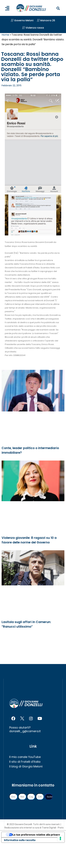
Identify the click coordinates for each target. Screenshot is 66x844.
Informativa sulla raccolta (19, 840)
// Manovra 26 (46, 20)
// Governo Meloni (22, 20)
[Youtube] (40, 718)
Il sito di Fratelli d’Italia (24, 762)
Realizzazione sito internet (18, 827)
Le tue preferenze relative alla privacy (36, 834)
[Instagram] (31, 718)
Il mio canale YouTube (25, 757)
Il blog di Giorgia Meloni (25, 766)
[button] (58, 8)
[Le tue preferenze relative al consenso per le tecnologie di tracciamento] (60, 838)
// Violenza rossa (33, 27)
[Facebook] (13, 718)
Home (5, 35)
